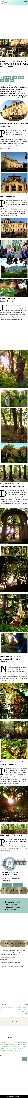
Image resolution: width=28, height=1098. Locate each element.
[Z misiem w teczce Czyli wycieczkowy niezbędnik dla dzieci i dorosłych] (4, 2)
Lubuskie (8, 70)
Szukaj (1, 1055)
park (7, 80)
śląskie (18, 1050)
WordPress (18, 1096)
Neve (8, 1096)
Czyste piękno (12, 1042)
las (16, 1044)
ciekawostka (7, 77)
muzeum (14, 1046)
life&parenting (20, 1044)
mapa (0, 1046)
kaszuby (4, 1044)
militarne (8, 1046)
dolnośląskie (17, 1042)
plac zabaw (2, 1048)
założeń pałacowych (5, 850)
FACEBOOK (7, 885)
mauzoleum (4, 1046)
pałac (2, 80)
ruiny (11, 80)
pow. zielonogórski (14, 70)
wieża (23, 1048)
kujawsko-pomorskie (13, 1044)
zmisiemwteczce (5, 69)
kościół (15, 77)
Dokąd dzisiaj (3, 70)
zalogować (8, 1021)
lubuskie (21, 77)
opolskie (17, 1046)
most (11, 1046)
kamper (24, 1042)
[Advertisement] (14, 20)
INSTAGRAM (18, 885)
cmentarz (8, 1042)
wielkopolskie (18, 1048)
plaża (7, 1048)
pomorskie (10, 1048)
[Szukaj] (24, 1059)
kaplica (1, 1044)
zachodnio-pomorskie (9, 1050)
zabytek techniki (2, 1050)
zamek (15, 1050)
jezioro (22, 1042)
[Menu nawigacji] (25, 2)
